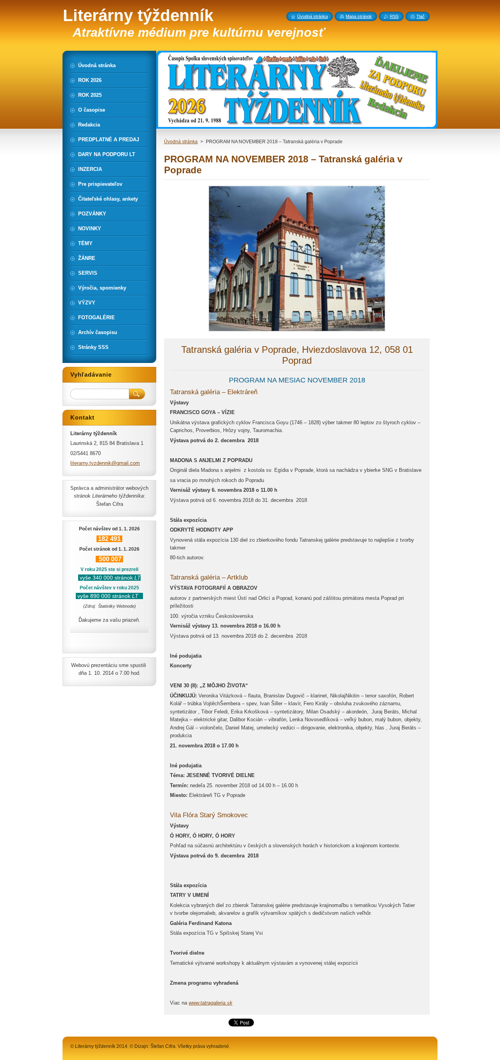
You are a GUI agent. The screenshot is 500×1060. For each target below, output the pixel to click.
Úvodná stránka (181, 141)
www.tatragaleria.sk (210, 1003)
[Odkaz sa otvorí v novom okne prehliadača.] (297, 331)
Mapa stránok (359, 16)
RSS (394, 16)
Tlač (420, 16)
